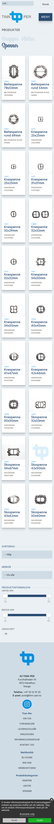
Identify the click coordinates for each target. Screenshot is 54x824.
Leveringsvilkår (27, 729)
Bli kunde (27, 757)
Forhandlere (27, 723)
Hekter (28, 39)
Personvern (27, 734)
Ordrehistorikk (27, 768)
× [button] (52, 800)
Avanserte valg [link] (27, 814)
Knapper (10, 39)
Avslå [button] (14, 820)
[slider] (5, 596)
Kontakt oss (27, 744)
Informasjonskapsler (27, 739)
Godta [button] (40, 820)
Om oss (27, 718)
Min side (27, 762)
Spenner (10, 45)
